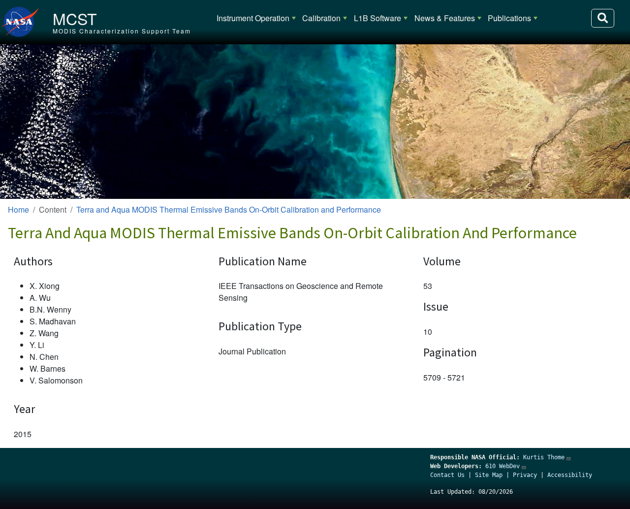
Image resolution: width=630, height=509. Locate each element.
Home (18, 209)
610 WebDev (502, 466)
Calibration (321, 18)
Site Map (489, 475)
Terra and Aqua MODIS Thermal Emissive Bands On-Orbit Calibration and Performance (228, 209)
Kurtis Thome (544, 457)
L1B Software (377, 18)
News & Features (444, 18)
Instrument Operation (253, 18)
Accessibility (569, 475)
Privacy (525, 475)
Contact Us (447, 475)
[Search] (602, 18)
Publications (509, 18)
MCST (75, 18)
